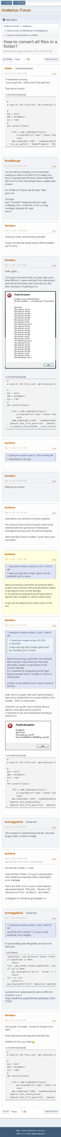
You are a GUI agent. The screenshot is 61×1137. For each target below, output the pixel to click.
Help (18, 1130)
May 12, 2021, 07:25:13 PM (16, 625)
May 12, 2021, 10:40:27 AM (16, 559)
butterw (10, 443)
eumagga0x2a (40, 30)
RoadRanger (13, 161)
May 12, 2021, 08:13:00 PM (16, 918)
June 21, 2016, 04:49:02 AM (16, 73)
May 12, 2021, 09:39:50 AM (16, 481)
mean (8, 68)
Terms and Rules (28, 1130)
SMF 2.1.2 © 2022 (23, 1134)
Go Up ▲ (41, 1130)
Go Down (7, 59)
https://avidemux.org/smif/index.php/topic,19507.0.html (30, 1000)
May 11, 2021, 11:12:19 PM (16, 448)
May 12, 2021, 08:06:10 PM (16, 858)
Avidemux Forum (16, 10)
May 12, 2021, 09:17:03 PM (16, 1020)
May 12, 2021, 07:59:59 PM (16, 827)
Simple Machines (38, 1134)
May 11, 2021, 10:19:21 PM (16, 265)
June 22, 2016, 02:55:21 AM (16, 165)
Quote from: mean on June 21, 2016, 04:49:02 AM (31, 455)
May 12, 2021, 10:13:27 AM (16, 512)
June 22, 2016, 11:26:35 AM (16, 230)
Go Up (6, 1111)
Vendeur (10, 225)
